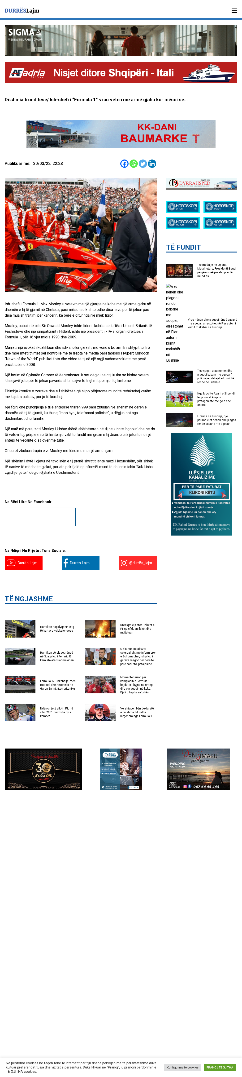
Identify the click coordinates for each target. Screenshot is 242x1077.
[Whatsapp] (134, 164)
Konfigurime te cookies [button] (183, 1067)
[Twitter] (143, 164)
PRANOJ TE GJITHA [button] (220, 1067)
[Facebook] (124, 164)
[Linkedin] (152, 164)
